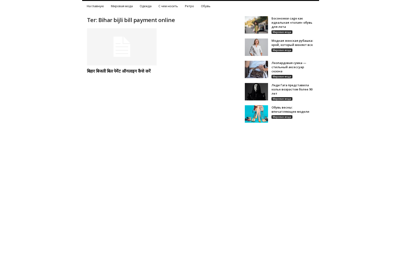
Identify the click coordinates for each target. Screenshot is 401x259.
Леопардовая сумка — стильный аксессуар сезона (289, 67)
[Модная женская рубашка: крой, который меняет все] (256, 47)
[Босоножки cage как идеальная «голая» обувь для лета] (256, 25)
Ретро (189, 6)
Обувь (205, 6)
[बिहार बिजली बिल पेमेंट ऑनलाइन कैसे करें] (122, 46)
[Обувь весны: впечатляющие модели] (256, 114)
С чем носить (168, 6)
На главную (95, 6)
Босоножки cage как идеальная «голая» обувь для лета (292, 22)
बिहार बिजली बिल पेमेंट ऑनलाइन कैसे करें (119, 71)
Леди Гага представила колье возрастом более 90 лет (292, 89)
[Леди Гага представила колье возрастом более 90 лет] (256, 91)
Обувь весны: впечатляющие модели (290, 109)
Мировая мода (122, 6)
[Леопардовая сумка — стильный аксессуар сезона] (256, 69)
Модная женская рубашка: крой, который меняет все (292, 42)
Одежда (146, 6)
